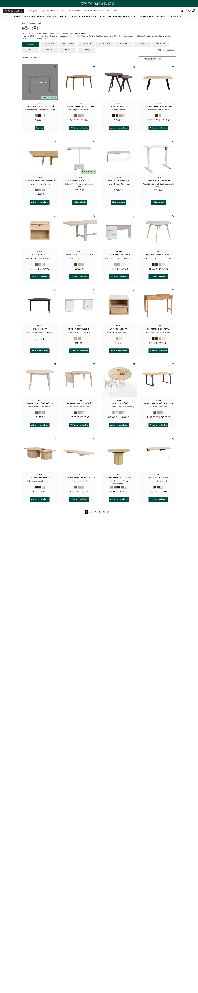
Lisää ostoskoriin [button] (79, 202)
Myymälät (45, 11)
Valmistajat (87, 11)
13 (104, 512)
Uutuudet (29, 17)
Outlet (182, 17)
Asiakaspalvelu (33, 11)
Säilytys (106, 17)
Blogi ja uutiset (111, 11)
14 (108, 512)
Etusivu (24, 23)
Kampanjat (17, 17)
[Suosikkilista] (189, 10)
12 (100, 512)
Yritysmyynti (99, 11)
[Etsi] (182, 11)
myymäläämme (40, 38)
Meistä (53, 11)
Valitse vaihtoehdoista (79, 128)
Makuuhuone (119, 17)
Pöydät (77, 17)
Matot (131, 17)
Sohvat (96, 17)
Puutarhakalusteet (62, 17)
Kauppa (32, 23)
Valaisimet (141, 17)
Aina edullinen (44, 17)
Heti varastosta (156, 17)
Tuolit (87, 17)
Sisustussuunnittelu (73, 11)
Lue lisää (39, 128)
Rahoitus (60, 11)
